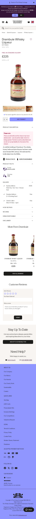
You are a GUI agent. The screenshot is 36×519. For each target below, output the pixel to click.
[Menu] (3, 22)
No (21, 15)
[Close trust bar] (34, 2)
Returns (6, 212)
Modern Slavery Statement (11, 440)
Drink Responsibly (9, 216)
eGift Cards (7, 404)
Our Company (8, 371)
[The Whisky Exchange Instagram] (12, 468)
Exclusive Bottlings (9, 412)
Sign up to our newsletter (18, 342)
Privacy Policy (8, 432)
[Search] (3, 28)
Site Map (6, 400)
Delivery (6, 182)
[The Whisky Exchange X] (9, 468)
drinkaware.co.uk (22, 515)
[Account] (7, 22)
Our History (7, 375)
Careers (6, 391)
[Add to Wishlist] (31, 39)
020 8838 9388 (27, 360)
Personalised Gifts (9, 408)
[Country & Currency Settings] (32, 22)
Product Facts (8, 164)
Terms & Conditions (9, 428)
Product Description (10, 127)
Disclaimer (7, 220)
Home (3, 32)
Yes (15, 15)
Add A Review (7, 291)
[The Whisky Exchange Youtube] (16, 468)
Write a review (7, 303)
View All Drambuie (18, 273)
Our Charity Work (9, 383)
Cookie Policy (8, 436)
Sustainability (7, 387)
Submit (18, 317)
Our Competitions (9, 416)
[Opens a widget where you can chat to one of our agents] (28, 509)
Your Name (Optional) (9, 296)
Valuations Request (9, 420)
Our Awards (7, 379)
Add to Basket (21, 119)
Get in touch (11, 360)
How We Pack (7, 207)
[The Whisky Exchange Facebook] (5, 468)
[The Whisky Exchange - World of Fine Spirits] (17, 22)
